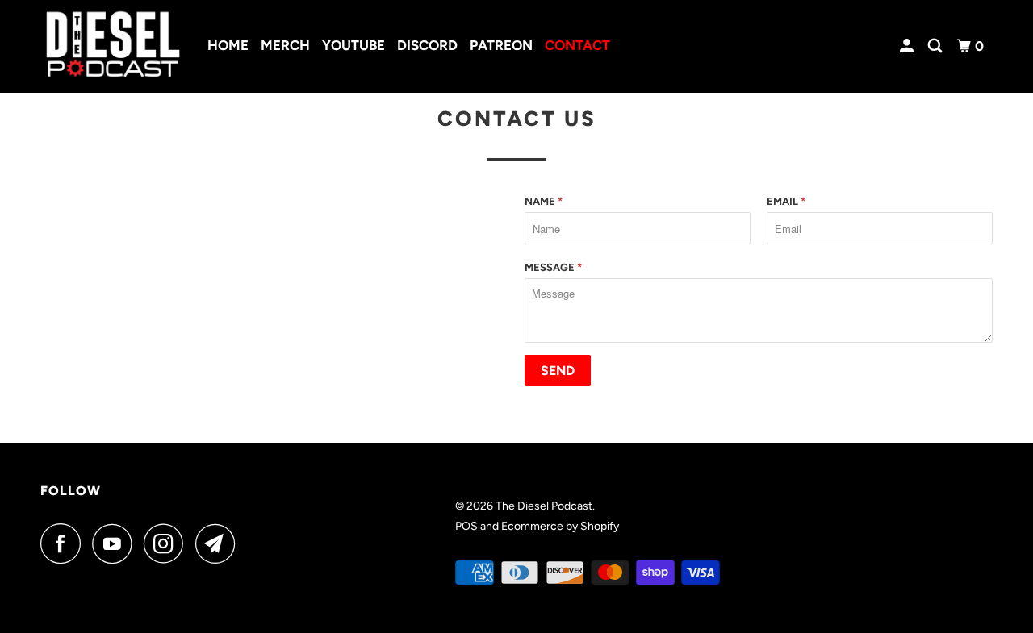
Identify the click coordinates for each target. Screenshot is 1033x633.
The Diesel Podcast (544, 506)
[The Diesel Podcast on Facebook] (64, 543)
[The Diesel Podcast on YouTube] (116, 543)
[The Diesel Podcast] (113, 46)
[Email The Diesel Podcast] (219, 543)
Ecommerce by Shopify (560, 526)
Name (544, 201)
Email (786, 201)
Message (553, 267)
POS (466, 526)
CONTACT (577, 45)
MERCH (285, 45)
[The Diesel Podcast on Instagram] (168, 543)
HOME (228, 45)
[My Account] (908, 46)
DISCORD (427, 45)
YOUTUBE (353, 45)
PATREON (501, 45)
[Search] (936, 46)
